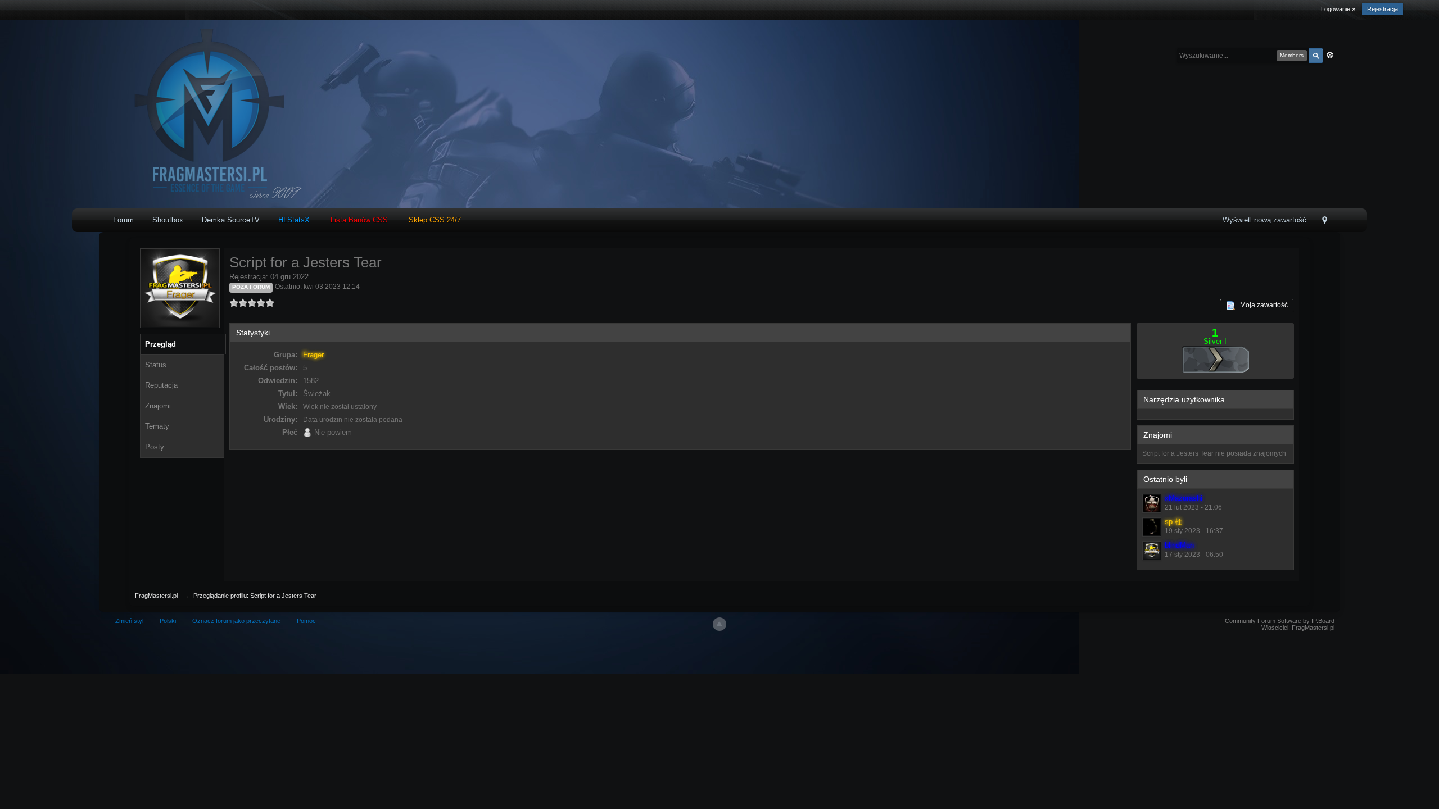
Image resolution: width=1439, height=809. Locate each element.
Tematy (157, 426)
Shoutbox (167, 220)
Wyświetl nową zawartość (1264, 220)
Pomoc (306, 620)
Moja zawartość (1261, 305)
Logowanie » (1338, 9)
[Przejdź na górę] (719, 624)
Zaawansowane (1329, 55)
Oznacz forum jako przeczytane (236, 620)
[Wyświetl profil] (1151, 503)
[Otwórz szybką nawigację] (1324, 221)
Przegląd (160, 344)
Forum (123, 220)
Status (155, 365)
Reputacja (161, 385)
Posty (154, 447)
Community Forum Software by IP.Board (1279, 620)
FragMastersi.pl (156, 595)
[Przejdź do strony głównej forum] (206, 114)
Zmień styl (129, 620)
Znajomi (158, 406)
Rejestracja (1382, 9)
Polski (168, 620)
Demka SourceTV (231, 220)
